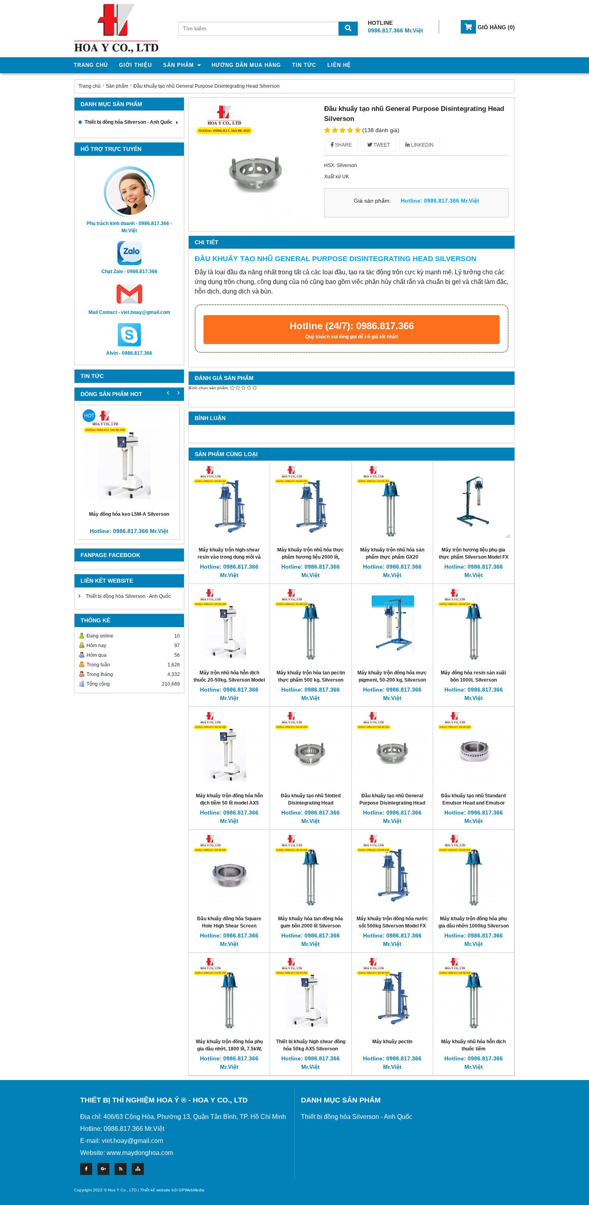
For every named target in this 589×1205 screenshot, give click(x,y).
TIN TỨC (304, 65)
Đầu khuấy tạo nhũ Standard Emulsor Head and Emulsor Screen (473, 803)
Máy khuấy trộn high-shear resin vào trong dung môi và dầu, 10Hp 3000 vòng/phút (229, 557)
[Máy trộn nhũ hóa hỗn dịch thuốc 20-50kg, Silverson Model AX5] (229, 624)
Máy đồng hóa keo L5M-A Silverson (129, 514)
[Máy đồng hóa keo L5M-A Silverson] (129, 455)
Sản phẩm (117, 86)
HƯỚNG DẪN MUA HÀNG (246, 65)
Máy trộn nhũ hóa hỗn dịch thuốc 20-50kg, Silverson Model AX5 (229, 680)
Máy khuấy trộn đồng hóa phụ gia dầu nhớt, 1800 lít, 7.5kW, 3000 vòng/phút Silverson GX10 (229, 1048)
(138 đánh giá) (380, 130)
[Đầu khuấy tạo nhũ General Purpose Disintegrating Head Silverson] (392, 747)
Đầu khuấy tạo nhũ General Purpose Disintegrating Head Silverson (206, 86)
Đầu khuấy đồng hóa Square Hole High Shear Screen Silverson (229, 925)
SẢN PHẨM (178, 65)
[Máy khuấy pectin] (392, 993)
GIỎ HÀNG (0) (495, 27)
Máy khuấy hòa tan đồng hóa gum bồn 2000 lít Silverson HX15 (310, 925)
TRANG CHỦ (91, 65)
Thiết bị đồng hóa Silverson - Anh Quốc (128, 122)
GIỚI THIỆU (135, 65)
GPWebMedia (191, 1190)
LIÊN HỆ (339, 65)
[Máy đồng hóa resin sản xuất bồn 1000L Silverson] (473, 624)
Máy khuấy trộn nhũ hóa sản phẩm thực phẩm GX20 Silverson (392, 557)
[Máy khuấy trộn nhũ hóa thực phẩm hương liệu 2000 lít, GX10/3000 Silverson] (310, 501)
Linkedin (422, 145)
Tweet (381, 145)
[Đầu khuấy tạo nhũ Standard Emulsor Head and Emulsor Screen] (473, 747)
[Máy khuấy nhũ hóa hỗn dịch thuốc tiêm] (473, 993)
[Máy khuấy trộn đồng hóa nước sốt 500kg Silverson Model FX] (392, 870)
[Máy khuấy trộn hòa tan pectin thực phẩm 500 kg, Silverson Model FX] (310, 624)
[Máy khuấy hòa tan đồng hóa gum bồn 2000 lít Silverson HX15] (310, 870)
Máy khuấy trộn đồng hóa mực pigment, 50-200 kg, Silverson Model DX (392, 680)
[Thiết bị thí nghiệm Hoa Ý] (116, 28)
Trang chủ (90, 86)
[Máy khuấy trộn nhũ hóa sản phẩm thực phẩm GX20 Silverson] (392, 501)
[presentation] (178, 392)
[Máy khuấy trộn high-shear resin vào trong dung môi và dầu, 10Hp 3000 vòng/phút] (229, 501)
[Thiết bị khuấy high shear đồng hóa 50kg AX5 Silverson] (310, 993)
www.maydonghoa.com (140, 1152)
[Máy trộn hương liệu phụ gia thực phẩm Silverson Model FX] (473, 501)
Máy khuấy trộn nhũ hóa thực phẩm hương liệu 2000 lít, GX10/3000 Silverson (310, 557)
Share (343, 145)
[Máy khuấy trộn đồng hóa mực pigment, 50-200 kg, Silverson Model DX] (392, 624)
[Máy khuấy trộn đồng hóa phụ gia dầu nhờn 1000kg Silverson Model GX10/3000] (473, 870)
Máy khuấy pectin (392, 1041)
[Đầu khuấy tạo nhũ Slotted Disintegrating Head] (310, 747)
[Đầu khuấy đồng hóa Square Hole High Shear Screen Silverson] (229, 870)
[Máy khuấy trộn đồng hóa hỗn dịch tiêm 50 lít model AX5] (229, 747)
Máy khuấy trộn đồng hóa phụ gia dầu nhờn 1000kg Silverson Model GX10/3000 (473, 925)
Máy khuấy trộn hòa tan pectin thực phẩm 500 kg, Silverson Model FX (310, 680)
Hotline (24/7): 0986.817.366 (352, 330)
